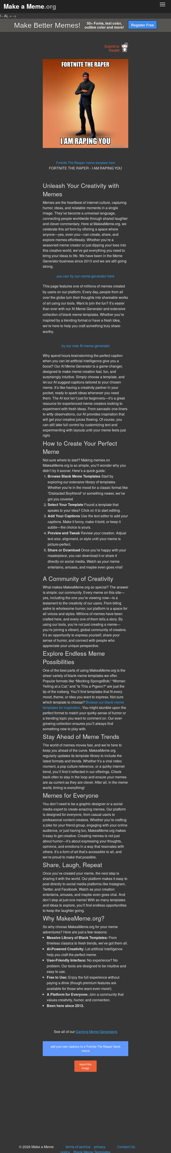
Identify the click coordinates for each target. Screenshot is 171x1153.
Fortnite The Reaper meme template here (85, 162)
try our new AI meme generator (85, 345)
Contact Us (126, 1146)
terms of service (78, 1146)
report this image (85, 1066)
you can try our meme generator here (85, 276)
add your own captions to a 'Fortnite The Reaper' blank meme (85, 1048)
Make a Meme (30, 6)
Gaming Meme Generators (96, 1031)
